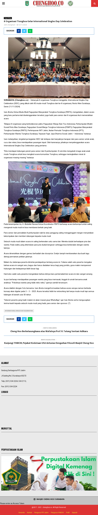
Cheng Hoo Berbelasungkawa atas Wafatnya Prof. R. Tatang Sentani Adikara (49, 331)
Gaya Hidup (7, 18)
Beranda (22, 512)
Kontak (29, 512)
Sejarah (74, 512)
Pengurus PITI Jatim (41, 512)
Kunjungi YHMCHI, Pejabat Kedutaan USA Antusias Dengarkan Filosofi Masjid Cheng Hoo (49, 343)
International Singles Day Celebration (19, 310)
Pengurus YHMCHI (57, 512)
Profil (68, 512)
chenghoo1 (11, 25)
